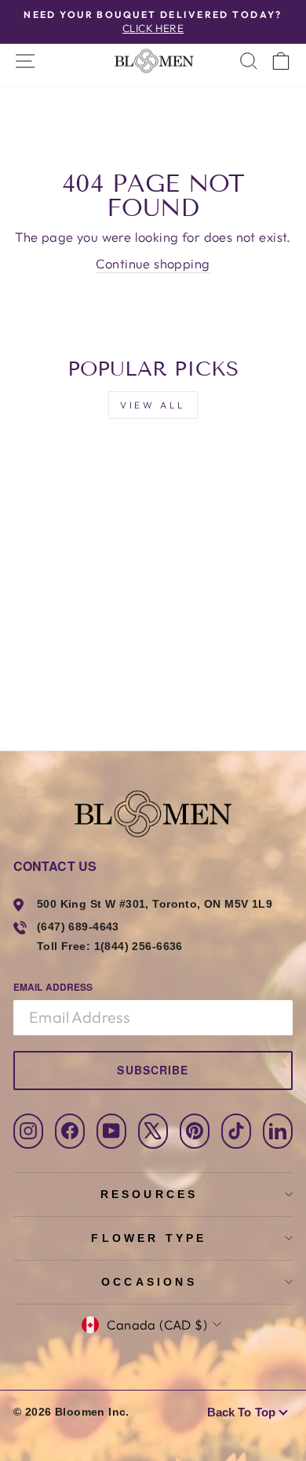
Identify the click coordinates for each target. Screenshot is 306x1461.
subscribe (152, 1070)
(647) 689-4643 (78, 926)
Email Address (53, 987)
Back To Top (241, 1412)
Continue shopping (152, 263)
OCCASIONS (149, 1282)
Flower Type (148, 1238)
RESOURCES (149, 1194)
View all (153, 405)
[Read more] (153, 61)
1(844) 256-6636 (138, 946)
